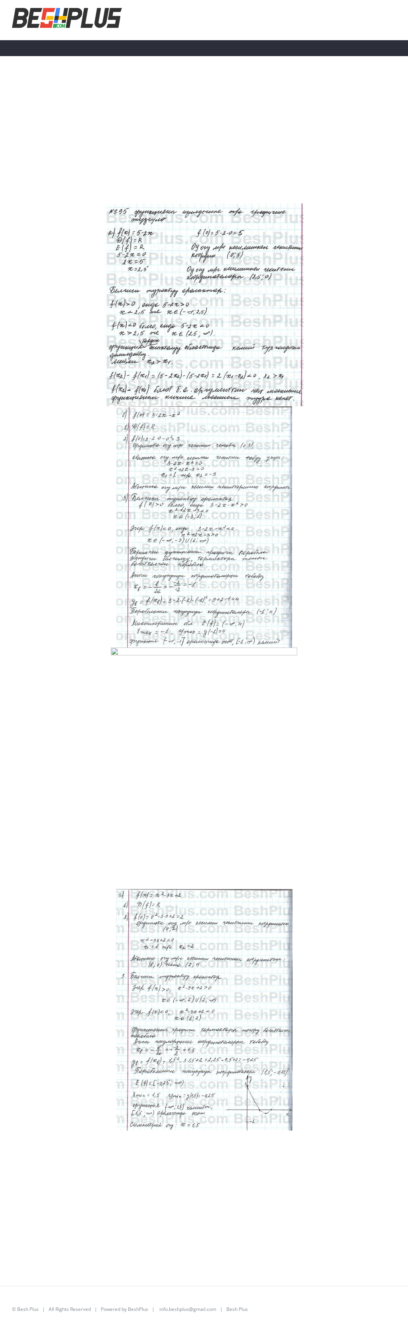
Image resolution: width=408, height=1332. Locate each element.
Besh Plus (28, 1309)
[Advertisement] (204, 147)
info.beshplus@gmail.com (187, 1309)
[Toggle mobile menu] (393, 19)
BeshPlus (138, 1309)
